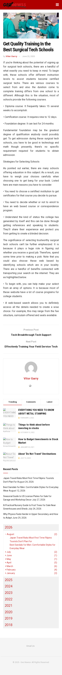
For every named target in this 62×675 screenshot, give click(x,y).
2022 (8, 599)
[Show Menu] (57, 5)
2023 (8, 593)
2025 (8, 580)
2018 (8, 625)
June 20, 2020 (28, 56)
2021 (8, 606)
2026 (8, 527)
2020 (8, 612)
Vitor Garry (11, 56)
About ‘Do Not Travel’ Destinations (37, 453)
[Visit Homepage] (15, 5)
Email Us (30, 646)
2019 (8, 618)
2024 (8, 586)
